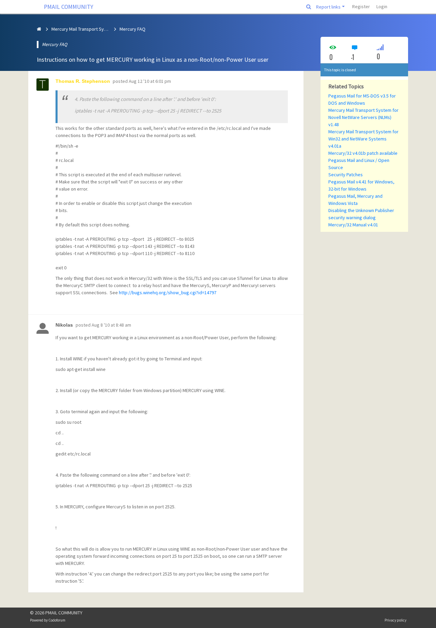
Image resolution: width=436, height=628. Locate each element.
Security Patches (345, 174)
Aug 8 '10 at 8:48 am (111, 325)
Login (381, 6)
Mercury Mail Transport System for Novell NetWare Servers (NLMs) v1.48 (363, 117)
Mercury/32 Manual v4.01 (353, 225)
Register (361, 6)
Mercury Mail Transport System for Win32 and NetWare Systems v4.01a (363, 139)
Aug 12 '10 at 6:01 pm (150, 81)
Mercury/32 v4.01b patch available (363, 153)
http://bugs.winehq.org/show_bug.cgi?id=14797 (167, 292)
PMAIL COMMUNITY (68, 7)
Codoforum (56, 620)
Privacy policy (395, 620)
